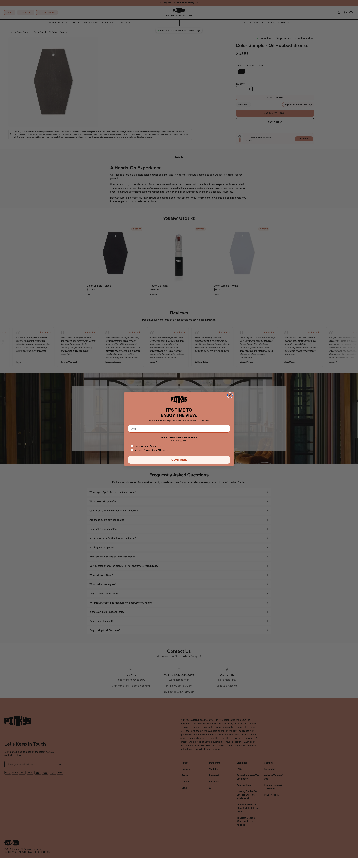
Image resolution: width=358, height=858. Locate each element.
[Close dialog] (229, 395)
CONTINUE (179, 460)
